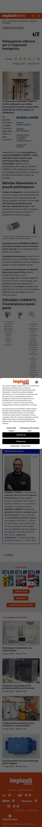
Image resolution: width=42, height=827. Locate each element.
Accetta (21, 435)
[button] (36, 382)
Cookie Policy (15, 446)
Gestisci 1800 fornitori (11, 429)
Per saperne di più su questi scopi (29, 429)
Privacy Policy (26, 446)
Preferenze (21, 441)
